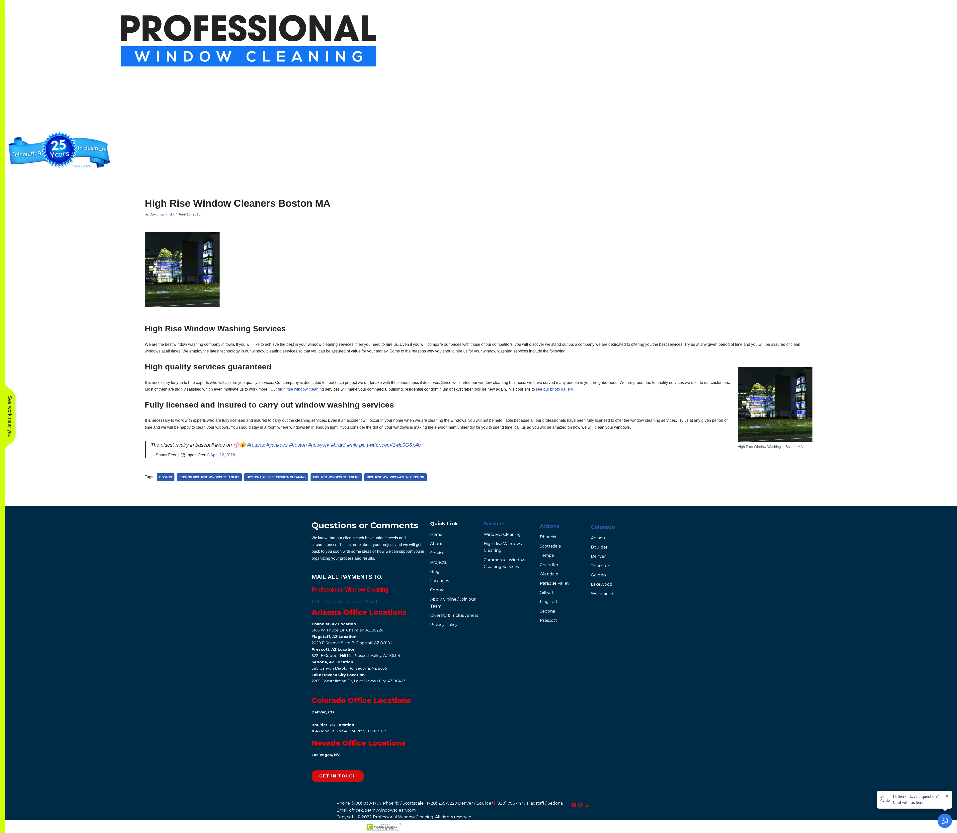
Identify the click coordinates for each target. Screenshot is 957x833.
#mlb (352, 445)
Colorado (603, 527)
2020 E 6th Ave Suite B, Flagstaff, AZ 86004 (352, 642)
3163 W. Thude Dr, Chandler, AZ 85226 (347, 630)
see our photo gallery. (555, 389)
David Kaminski (162, 214)
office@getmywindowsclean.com (382, 810)
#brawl (338, 445)
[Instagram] (586, 804)
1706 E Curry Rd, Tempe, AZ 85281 (345, 601)
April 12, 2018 (222, 455)
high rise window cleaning (301, 389)
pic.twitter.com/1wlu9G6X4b (390, 445)
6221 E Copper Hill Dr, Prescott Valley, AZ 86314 (356, 655)
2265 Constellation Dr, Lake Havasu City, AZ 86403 (358, 681)
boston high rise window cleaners (209, 477)
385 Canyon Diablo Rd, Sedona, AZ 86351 (350, 668)
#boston (298, 445)
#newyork (318, 445)
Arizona (550, 526)
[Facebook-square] (573, 804)
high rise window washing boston (395, 477)
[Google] (580, 804)
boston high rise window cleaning (276, 477)
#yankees (277, 445)
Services (495, 524)
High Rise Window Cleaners (336, 477)
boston (165, 477)
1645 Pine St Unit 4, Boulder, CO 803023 (349, 731)
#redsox (256, 445)
